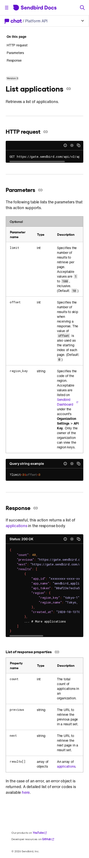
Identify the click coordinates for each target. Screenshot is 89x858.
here (26, 792)
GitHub (46, 839)
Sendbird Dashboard (65, 402)
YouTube (38, 833)
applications (16, 526)
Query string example (26, 463)
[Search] (82, 7)
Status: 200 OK (21, 539)
